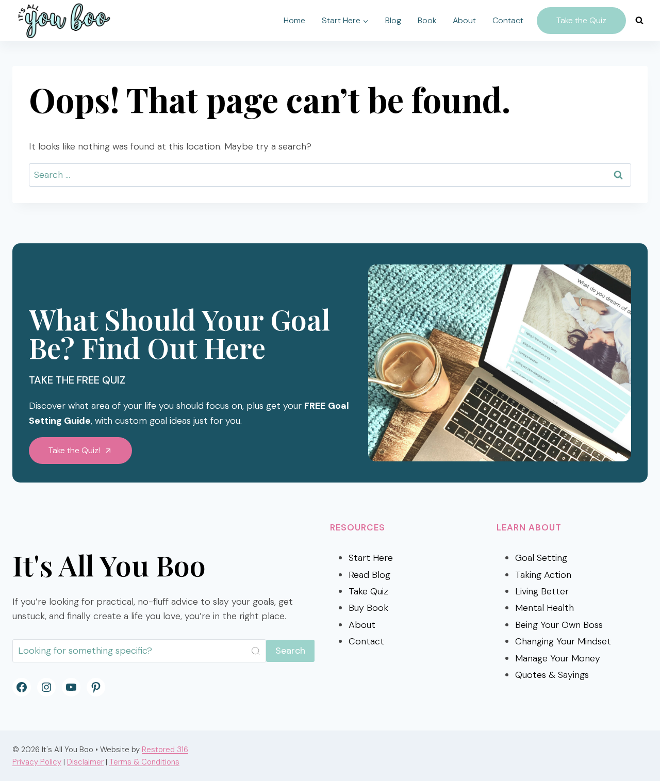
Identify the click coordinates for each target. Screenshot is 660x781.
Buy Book (368, 608)
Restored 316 (165, 749)
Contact (507, 20)
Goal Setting (541, 558)
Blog (393, 20)
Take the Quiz (581, 20)
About (464, 20)
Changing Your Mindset (563, 641)
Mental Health (544, 608)
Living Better (542, 591)
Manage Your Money (557, 658)
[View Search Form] (639, 20)
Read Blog (369, 575)
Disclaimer (85, 762)
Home (294, 20)
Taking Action (543, 575)
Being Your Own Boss (559, 625)
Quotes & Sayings (552, 675)
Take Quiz (368, 591)
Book (427, 20)
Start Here (371, 558)
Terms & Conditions (144, 762)
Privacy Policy (36, 762)
